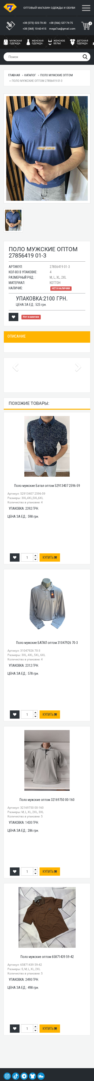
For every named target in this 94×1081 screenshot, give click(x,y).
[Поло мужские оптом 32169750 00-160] (47, 760)
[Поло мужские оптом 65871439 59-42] (47, 917)
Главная (14, 75)
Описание (16, 336)
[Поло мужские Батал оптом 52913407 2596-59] (47, 446)
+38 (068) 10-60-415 (35, 28)
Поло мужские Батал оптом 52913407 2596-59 (47, 486)
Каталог (30, 75)
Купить (48, 557)
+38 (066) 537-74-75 (61, 23)
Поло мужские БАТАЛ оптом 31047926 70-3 (47, 643)
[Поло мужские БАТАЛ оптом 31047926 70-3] (47, 603)
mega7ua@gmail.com (62, 28)
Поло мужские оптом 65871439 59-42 (47, 957)
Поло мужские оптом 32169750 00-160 (47, 800)
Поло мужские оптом (56, 75)
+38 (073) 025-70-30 (35, 23)
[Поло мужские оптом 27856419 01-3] (47, 148)
